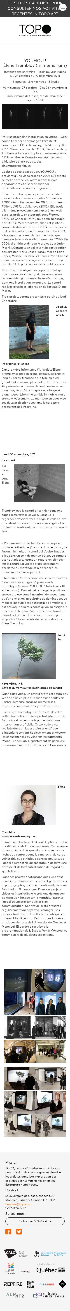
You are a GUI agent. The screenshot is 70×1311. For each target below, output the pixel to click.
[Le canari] (19, 1003)
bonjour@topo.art (18, 1204)
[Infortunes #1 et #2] (19, 980)
